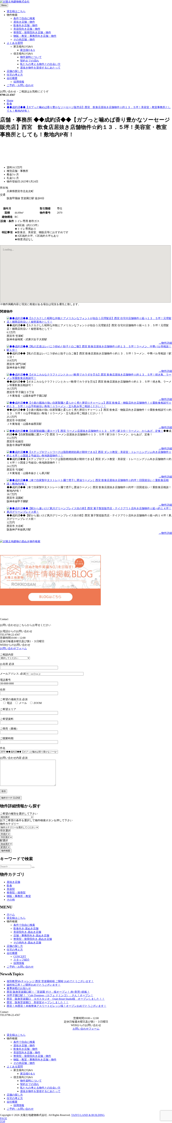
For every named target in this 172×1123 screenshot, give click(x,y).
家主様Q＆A (27, 50)
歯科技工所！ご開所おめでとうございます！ (33, 984)
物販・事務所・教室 (19, 896)
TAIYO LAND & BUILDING (88, 1115)
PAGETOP (3, 1120)
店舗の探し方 (15, 71)
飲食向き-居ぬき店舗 (25, 928)
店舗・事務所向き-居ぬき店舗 (31, 935)
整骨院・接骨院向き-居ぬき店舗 (32, 939)
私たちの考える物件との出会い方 (40, 64)
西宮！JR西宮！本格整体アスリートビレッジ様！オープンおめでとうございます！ (56, 1005)
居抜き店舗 (13, 882)
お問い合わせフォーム (13, 648)
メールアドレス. (13, 673)
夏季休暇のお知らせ (19, 988)
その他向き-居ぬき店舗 (27, 942)
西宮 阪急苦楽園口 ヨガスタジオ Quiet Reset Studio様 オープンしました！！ (56, 998)
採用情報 (18, 81)
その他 (11, 899)
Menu (4, 5)
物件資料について (31, 57)
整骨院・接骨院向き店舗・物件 (32, 32)
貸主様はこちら (16, 11)
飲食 (9, 885)
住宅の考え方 (15, 74)
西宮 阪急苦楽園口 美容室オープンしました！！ (38, 1002)
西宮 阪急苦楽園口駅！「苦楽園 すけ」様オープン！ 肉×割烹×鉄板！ (48, 991)
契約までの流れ (29, 60)
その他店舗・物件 (24, 39)
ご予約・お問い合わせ (20, 85)
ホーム (11, 914)
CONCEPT (19, 956)
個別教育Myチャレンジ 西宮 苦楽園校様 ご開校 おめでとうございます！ (50, 981)
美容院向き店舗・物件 (26, 28)
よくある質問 (15, 43)
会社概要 (12, 78)
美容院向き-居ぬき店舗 (27, 932)
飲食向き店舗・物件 (25, 25)
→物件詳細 (165, 342)
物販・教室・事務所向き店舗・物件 (34, 36)
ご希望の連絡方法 (14, 699)
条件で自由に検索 (24, 18)
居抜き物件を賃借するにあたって (40, 67)
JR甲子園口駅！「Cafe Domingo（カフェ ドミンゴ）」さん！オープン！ (50, 995)
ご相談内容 (6, 654)
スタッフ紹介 (21, 959)
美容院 (11, 889)
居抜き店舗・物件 (24, 21)
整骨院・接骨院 (16, 892)
